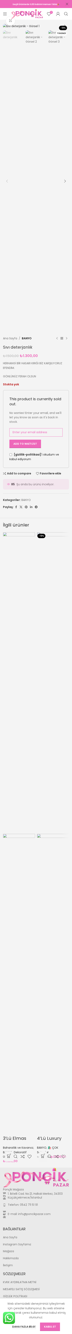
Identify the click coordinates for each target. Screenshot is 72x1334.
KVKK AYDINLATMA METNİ (19, 1282)
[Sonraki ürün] (66, 338)
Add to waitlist (25, 444)
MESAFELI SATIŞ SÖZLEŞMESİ (21, 1289)
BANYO (27, 338)
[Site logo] (27, 14)
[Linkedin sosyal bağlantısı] (31, 507)
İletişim (8, 1265)
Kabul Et (50, 1327)
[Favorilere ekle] (29, 1156)
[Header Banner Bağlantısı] (30, 4)
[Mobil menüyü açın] (5, 14)
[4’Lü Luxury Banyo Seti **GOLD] (53, 683)
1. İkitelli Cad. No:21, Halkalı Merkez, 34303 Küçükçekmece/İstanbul (35, 1196)
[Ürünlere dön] (61, 338)
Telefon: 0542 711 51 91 (23, 1205)
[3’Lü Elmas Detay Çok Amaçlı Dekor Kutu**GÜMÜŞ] (19, 683)
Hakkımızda (11, 1258)
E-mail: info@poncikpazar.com (29, 1214)
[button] (7, 26)
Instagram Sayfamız (17, 1244)
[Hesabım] (58, 14)
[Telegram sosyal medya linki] (36, 507)
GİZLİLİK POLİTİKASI (15, 1296)
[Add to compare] (22, 1156)
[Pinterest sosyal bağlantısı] (26, 507)
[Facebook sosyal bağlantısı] (16, 507)
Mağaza (8, 1251)
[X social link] (21, 507)
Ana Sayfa (10, 338)
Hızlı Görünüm (15, 1156)
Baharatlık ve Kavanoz (18, 1148)
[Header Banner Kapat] (67, 4)
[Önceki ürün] (57, 338)
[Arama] (66, 14)
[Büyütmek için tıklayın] (10, 21)
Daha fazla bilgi (24, 1327)
